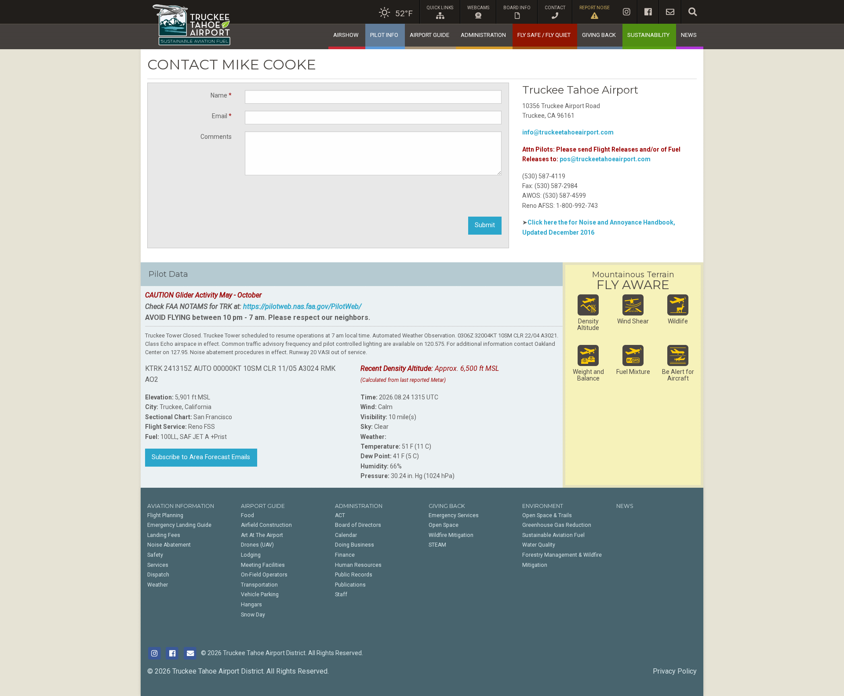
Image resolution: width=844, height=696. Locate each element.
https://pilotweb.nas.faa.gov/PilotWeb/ (302, 306)
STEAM (437, 545)
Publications (350, 585)
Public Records (353, 575)
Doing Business (354, 545)
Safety (155, 555)
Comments (216, 136)
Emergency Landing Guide (179, 525)
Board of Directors (358, 525)
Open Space (443, 525)
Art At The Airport (262, 535)
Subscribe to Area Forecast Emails (201, 457)
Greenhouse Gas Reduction (556, 525)
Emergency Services (454, 515)
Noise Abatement (169, 545)
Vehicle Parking (260, 594)
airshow (346, 35)
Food (247, 515)
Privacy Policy (675, 671)
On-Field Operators (264, 575)
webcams (478, 7)
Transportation (259, 585)
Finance (345, 555)
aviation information (180, 506)
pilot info (384, 35)
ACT (340, 515)
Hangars (251, 605)
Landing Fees (163, 535)
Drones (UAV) (257, 545)
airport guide (429, 35)
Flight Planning (165, 515)
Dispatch (158, 575)
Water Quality (538, 545)
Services (157, 565)
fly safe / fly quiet (544, 35)
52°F (404, 13)
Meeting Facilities (263, 565)
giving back (599, 35)
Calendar (346, 535)
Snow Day (253, 615)
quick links (440, 7)
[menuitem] (395, 12)
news (689, 35)
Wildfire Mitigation (451, 535)
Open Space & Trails (547, 515)
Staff (341, 594)
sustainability (648, 35)
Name (221, 95)
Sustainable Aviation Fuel (553, 535)
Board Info (517, 7)
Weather (157, 585)
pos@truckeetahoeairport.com (605, 159)
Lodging (251, 555)
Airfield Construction (266, 525)
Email (222, 116)
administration (483, 35)
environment (542, 506)
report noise (594, 7)
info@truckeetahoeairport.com (568, 132)
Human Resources (358, 565)
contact (555, 7)
